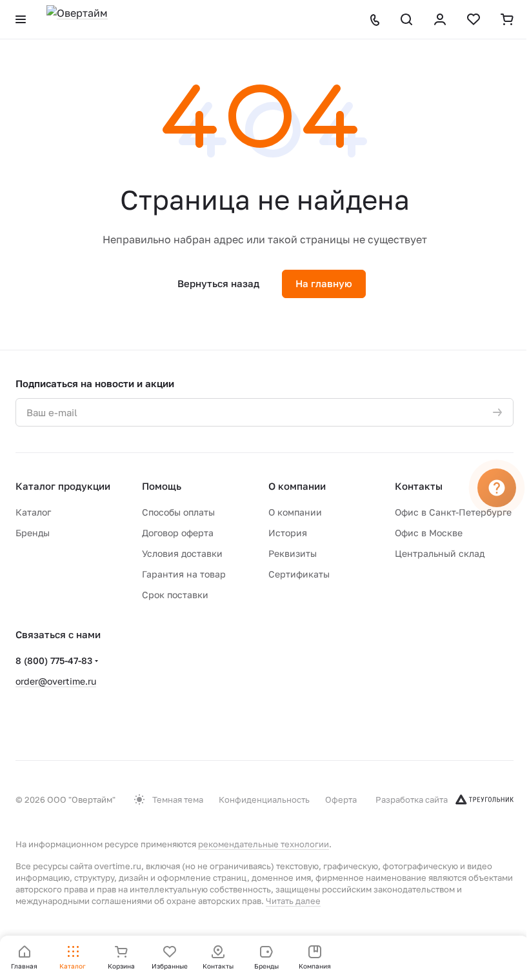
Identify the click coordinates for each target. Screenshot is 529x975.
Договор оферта (178, 532)
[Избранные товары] (473, 19)
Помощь (161, 486)
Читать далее (293, 901)
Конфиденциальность (264, 799)
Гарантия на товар (184, 573)
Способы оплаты (178, 512)
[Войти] (440, 19)
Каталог (33, 512)
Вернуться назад (218, 283)
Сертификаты (299, 573)
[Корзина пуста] (507, 19)
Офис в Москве (429, 532)
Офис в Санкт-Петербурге (453, 512)
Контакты (419, 486)
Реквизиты (292, 553)
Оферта (341, 799)
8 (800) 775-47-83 (53, 660)
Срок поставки (175, 594)
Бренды (32, 532)
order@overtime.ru (55, 681)
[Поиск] (406, 19)
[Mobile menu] (21, 19)
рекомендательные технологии (263, 844)
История (287, 532)
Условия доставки (182, 553)
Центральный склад (439, 553)
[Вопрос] (496, 487)
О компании (297, 486)
